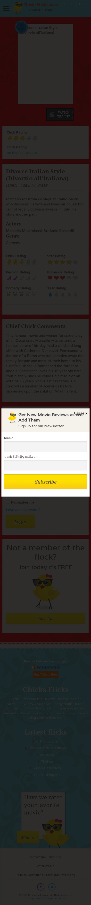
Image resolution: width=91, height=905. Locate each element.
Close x (81, 413)
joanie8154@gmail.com (21, 456)
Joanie (8, 438)
